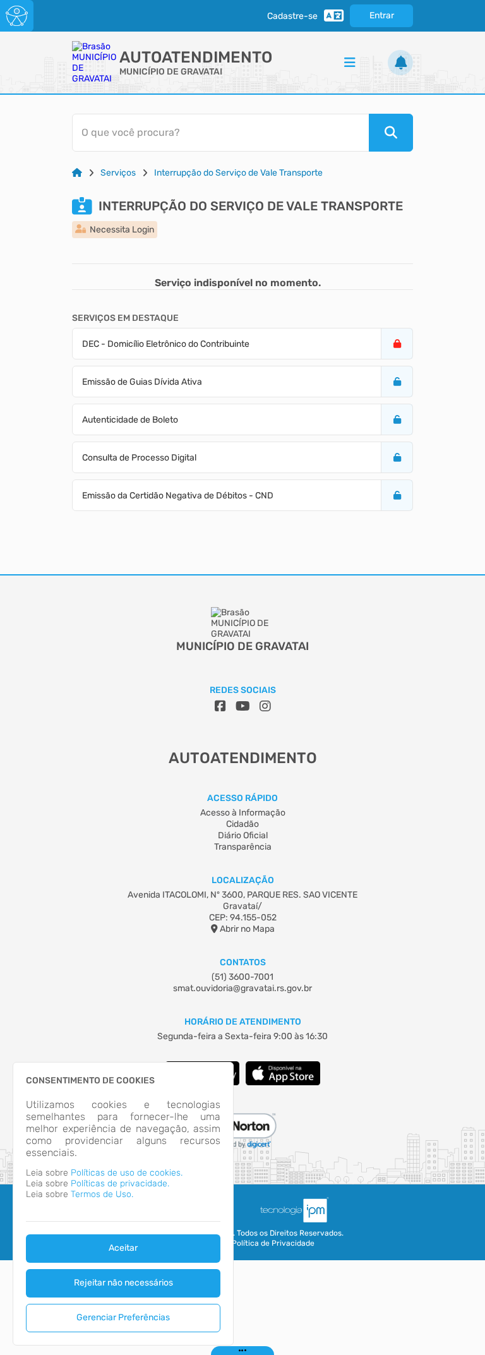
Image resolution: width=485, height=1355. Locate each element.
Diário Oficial (243, 835)
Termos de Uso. (102, 1194)
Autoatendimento (195, 57)
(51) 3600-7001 (242, 977)
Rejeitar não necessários (123, 1282)
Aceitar (123, 1248)
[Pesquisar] (391, 133)
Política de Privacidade (273, 1243)
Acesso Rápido (242, 798)
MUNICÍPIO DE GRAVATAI (170, 71)
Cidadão (242, 824)
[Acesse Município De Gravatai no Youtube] (243, 706)
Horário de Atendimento (242, 1021)
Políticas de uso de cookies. (127, 1172)
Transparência (243, 846)
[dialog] (123, 1204)
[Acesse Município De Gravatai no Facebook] (220, 706)
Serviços (118, 172)
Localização (243, 880)
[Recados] (400, 62)
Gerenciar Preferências (123, 1317)
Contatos (243, 962)
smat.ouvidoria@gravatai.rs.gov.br (242, 988)
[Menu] (349, 62)
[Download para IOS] (283, 1082)
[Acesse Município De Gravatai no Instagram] (265, 706)
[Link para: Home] (77, 172)
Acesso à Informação (242, 812)
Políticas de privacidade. (120, 1183)
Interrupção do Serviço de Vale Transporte (238, 172)
